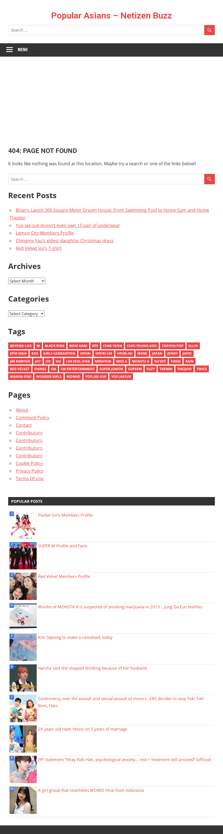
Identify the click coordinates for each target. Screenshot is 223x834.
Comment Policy (32, 418)
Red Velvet (19, 369)
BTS (95, 346)
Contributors (29, 433)
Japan (157, 353)
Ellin (193, 346)
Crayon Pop (173, 346)
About (22, 410)
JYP (48, 361)
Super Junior (111, 369)
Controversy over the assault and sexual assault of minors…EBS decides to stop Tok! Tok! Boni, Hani (121, 702)
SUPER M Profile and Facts (62, 545)
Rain (189, 361)
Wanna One (20, 376)
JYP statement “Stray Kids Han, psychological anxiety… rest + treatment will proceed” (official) (124, 759)
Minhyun (103, 361)
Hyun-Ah (124, 353)
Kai (58, 361)
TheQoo (184, 369)
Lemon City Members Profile (45, 233)
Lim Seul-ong (78, 361)
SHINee (40, 369)
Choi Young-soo (142, 346)
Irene (142, 353)
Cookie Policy (29, 463)
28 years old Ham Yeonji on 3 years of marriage (82, 729)
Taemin (166, 369)
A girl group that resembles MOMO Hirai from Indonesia (91, 790)
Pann (176, 361)
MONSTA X (140, 361)
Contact (24, 425)
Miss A (121, 361)
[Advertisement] (111, 97)
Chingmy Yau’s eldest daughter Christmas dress (65, 241)
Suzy (151, 369)
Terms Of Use (30, 479)
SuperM (135, 369)
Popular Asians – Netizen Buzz (111, 15)
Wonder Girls (49, 376)
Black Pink (54, 346)
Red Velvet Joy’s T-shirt (39, 248)
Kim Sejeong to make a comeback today (75, 637)
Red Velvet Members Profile (64, 576)
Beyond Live (21, 346)
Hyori (85, 353)
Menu (23, 50)
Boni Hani (78, 346)
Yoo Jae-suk (95, 376)
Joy (38, 361)
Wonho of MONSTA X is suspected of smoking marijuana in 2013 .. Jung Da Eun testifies (120, 606)
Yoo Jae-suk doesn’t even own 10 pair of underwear (68, 225)
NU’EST (160, 361)
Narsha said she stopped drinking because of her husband (92, 668)
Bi (38, 346)
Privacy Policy (30, 471)
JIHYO (187, 353)
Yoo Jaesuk (121, 376)
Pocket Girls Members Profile (65, 515)
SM (53, 369)
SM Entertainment (78, 369)
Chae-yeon (112, 346)
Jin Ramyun (20, 361)
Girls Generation (59, 353)
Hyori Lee (103, 353)
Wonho (73, 376)
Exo (35, 353)
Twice (202, 369)
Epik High (18, 353)
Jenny (172, 353)
